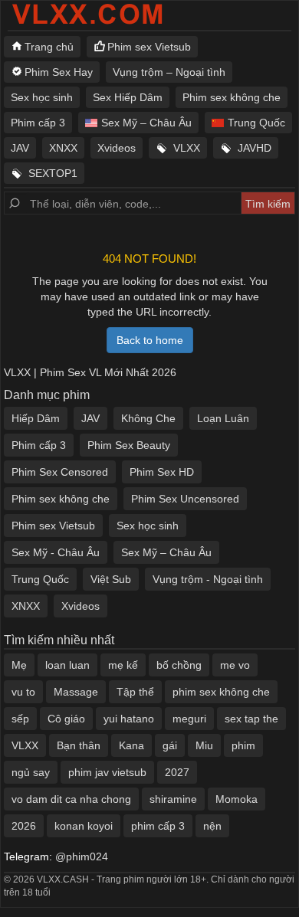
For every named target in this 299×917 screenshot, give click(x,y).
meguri (189, 718)
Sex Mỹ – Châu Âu (146, 122)
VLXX (186, 148)
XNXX (63, 148)
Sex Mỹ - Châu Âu (56, 552)
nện (212, 826)
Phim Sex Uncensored (185, 499)
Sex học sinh (42, 97)
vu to (23, 692)
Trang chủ (49, 47)
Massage (76, 692)
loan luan (67, 665)
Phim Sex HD (162, 472)
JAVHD (254, 148)
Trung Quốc (256, 122)
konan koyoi (83, 826)
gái (170, 745)
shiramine (173, 799)
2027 (177, 772)
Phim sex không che (231, 97)
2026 (24, 826)
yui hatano (129, 718)
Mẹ (19, 665)
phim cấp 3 (158, 826)
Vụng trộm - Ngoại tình (208, 579)
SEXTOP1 (52, 173)
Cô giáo (66, 718)
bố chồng (179, 665)
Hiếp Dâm (36, 418)
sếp (20, 718)
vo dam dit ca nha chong (71, 799)
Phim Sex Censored (60, 472)
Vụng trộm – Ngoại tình (169, 72)
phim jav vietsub (107, 772)
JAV (20, 148)
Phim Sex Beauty (128, 445)
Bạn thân (78, 745)
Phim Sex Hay (59, 72)
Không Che (148, 418)
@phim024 (81, 856)
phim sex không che (221, 692)
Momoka (236, 799)
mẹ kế (123, 665)
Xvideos (116, 148)
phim (243, 745)
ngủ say (31, 772)
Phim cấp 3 (38, 122)
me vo (235, 665)
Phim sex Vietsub (149, 47)
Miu (204, 745)
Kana (131, 745)
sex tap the (251, 718)
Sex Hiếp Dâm (128, 97)
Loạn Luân (223, 418)
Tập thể (135, 692)
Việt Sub (110, 579)
